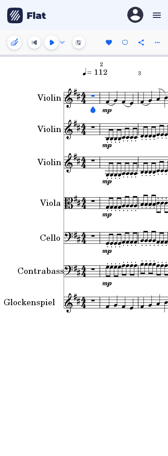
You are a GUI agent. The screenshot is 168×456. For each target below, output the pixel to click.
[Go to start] (34, 42)
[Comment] (125, 42)
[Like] (109, 42)
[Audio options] (62, 42)
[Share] (141, 42)
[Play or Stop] (51, 42)
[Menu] (156, 15)
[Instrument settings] (14, 42)
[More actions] (157, 42)
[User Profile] (135, 15)
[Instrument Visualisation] (79, 42)
